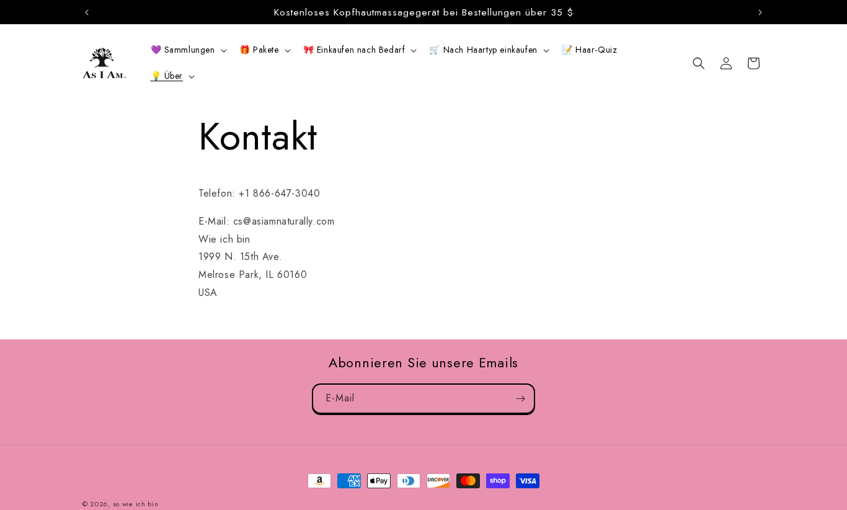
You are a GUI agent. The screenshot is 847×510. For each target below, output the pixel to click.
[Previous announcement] (86, 12)
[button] (187, 50)
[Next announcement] (760, 12)
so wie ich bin (136, 504)
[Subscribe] (520, 398)
